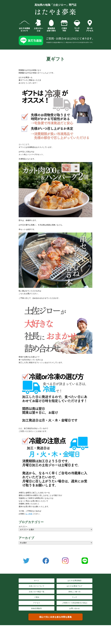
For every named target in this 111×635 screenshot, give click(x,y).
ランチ (74, 597)
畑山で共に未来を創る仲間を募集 (55, 617)
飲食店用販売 (36, 608)
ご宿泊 (36, 597)
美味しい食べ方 (74, 592)
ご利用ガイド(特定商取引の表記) (74, 603)
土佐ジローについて (36, 586)
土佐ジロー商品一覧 (36, 592)
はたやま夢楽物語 (74, 580)
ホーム (36, 580)
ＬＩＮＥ (29, 514)
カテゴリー (23, 526)
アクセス (36, 603)
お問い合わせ (74, 608)
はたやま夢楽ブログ (74, 586)
